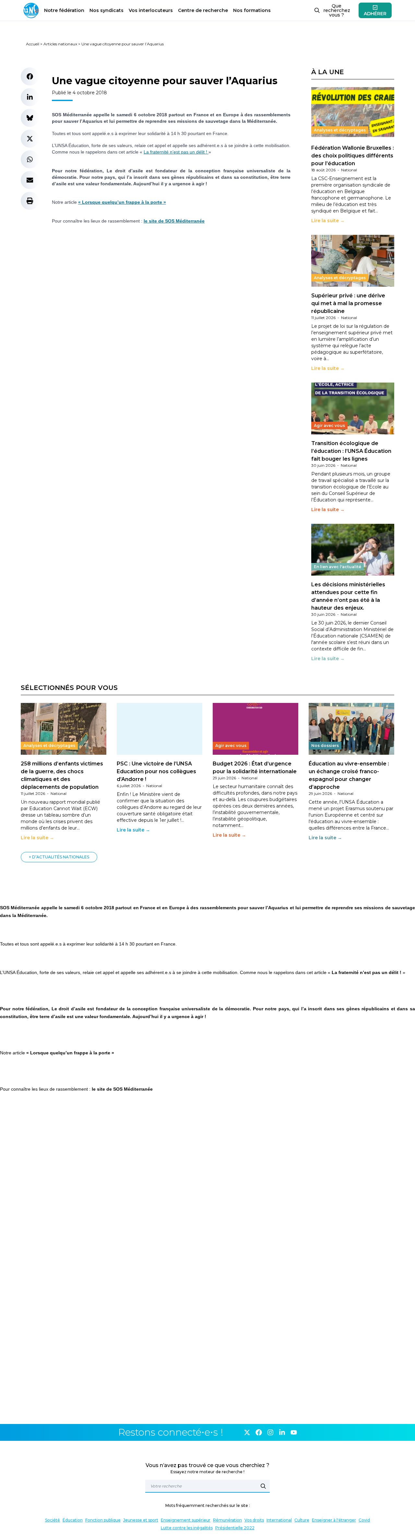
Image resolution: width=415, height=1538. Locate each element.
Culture (301, 1520)
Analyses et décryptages (340, 130)
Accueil (32, 43)
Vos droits (254, 1520)
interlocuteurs (151, 10)
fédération (64, 10)
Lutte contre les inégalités (187, 1527)
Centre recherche (203, 10)
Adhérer (375, 14)
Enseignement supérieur (185, 1520)
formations (252, 10)
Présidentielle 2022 (235, 1527)
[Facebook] (258, 1432)
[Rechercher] (263, 1486)
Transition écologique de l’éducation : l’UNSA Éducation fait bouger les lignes (351, 451)
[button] (30, 76)
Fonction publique (103, 1520)
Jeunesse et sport (140, 1520)
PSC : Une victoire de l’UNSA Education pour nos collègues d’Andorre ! (156, 771)
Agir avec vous (329, 425)
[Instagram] (270, 1432)
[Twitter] (247, 1432)
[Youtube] (293, 1432)
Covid (364, 1520)
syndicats (106, 10)
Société (52, 1520)
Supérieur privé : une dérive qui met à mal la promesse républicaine (348, 303)
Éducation (73, 1520)
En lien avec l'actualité (337, 566)
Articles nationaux (60, 43)
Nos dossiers (325, 745)
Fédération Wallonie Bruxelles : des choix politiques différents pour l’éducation (352, 155)
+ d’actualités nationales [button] (59, 857)
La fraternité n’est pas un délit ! (176, 152)
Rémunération (227, 1520)
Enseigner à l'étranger (334, 1520)
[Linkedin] (282, 1432)
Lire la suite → (328, 221)
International (279, 1520)
